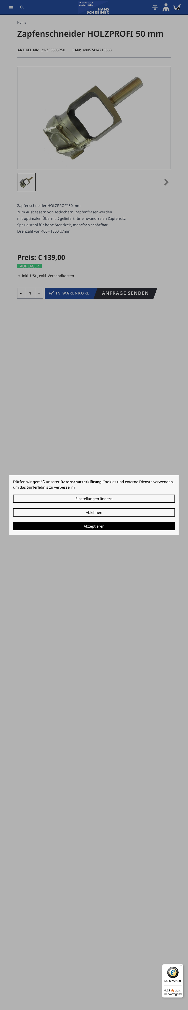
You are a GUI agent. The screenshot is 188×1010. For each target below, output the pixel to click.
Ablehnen (94, 512)
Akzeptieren (94, 526)
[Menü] (180, 967)
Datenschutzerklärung (81, 481)
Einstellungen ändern (94, 498)
